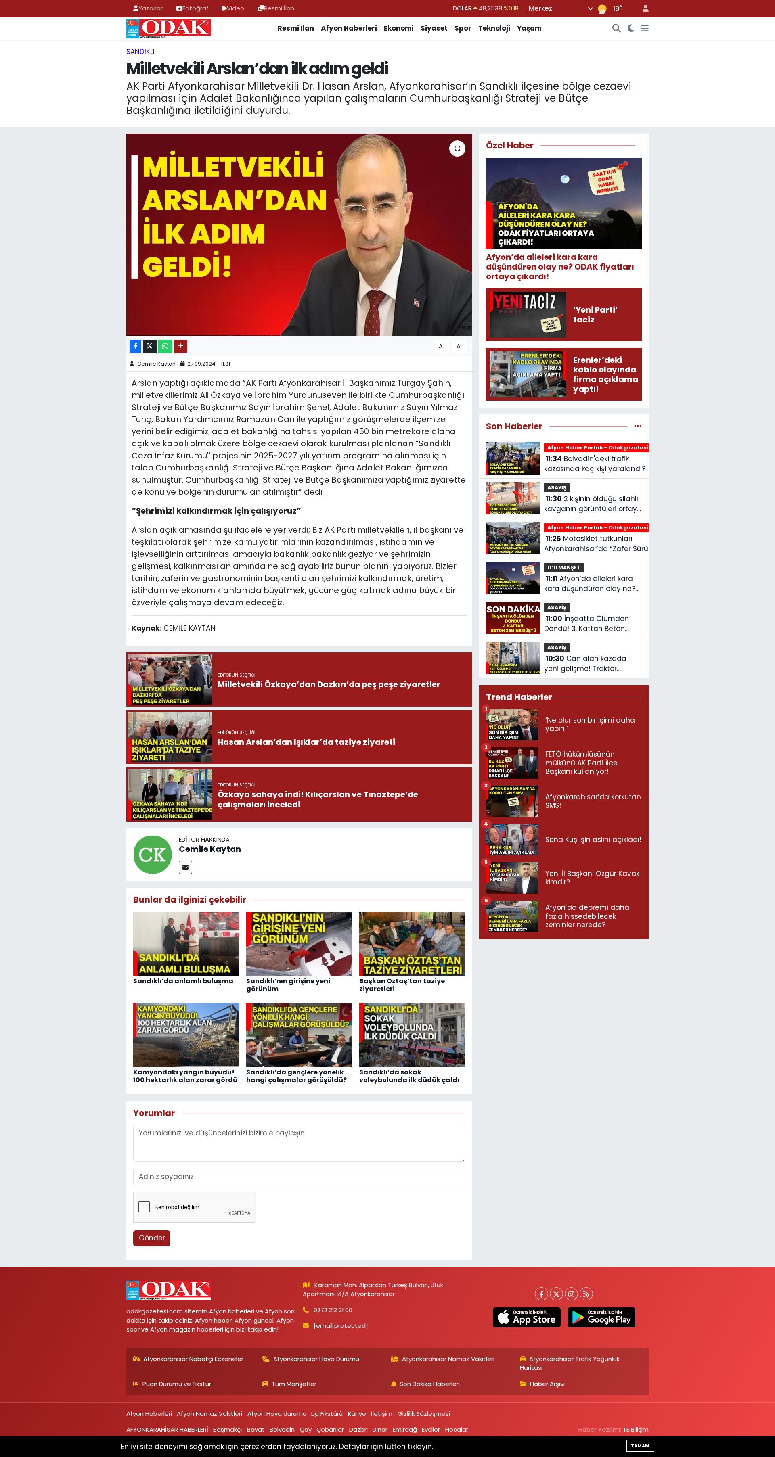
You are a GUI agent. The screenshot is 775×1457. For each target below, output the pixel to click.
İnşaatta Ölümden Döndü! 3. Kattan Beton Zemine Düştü (586, 624)
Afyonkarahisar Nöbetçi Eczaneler (193, 1359)
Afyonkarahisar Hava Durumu (316, 1359)
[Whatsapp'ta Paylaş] (165, 346)
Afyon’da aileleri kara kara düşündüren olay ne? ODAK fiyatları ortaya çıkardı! (589, 584)
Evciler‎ (431, 1429)
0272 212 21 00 (333, 1310)
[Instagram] (571, 1293)
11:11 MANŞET (563, 567)
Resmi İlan (279, 8)
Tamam (640, 1445)
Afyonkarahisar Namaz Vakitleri (448, 1359)
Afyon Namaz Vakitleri (209, 1413)
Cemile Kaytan (156, 364)
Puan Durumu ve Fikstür (176, 1384)
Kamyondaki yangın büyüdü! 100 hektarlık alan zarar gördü (185, 1076)
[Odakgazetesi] (168, 28)
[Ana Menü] (645, 28)
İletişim (381, 1413)
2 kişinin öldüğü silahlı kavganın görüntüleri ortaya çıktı (593, 504)
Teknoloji (494, 28)
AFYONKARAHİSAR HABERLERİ (167, 1429)
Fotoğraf (195, 8)
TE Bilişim (636, 1429)
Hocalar (456, 1429)
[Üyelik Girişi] (642, 8)
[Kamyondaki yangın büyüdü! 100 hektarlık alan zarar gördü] (186, 1034)
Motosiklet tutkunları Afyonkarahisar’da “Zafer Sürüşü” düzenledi (601, 544)
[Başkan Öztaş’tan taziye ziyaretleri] (412, 943)
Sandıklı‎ (140, 51)
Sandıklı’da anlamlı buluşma (183, 981)
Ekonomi (399, 28)
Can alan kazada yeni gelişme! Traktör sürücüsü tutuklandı (585, 664)
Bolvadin (282, 1429)
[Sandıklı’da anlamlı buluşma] (186, 943)
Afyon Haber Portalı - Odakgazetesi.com (604, 447)
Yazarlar (150, 8)
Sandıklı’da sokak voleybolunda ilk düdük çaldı (409, 1076)
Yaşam (529, 28)
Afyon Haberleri (349, 28)
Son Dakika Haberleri (430, 1384)
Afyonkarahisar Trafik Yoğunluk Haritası (570, 1363)
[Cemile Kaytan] (152, 854)
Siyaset (434, 28)
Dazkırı (358, 1429)
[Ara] (616, 28)
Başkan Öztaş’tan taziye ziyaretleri (402, 984)
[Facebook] (541, 1293)
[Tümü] (638, 426)
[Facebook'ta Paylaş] (135, 346)
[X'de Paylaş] (150, 346)
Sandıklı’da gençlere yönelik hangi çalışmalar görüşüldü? (296, 1076)
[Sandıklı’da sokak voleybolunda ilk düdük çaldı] (412, 1034)
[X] (556, 1293)
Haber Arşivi (547, 1384)
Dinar (380, 1429)
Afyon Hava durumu (276, 1413)
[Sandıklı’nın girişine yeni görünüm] (299, 943)
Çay (306, 1429)
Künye (357, 1413)
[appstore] (526, 1317)
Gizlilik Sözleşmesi (424, 1413)
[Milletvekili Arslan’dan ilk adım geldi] (299, 235)
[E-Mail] (185, 867)
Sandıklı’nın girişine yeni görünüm (288, 984)
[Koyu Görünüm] (631, 28)
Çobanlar (330, 1429)
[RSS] (586, 1293)
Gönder (152, 1238)
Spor (463, 28)
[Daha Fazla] (180, 346)
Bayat (256, 1429)
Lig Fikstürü (327, 1413)
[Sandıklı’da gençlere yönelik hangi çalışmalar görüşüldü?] (299, 1034)
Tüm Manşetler (294, 1384)
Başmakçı (227, 1429)
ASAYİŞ (556, 487)
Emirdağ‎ (405, 1429)
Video (235, 8)
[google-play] (601, 1317)
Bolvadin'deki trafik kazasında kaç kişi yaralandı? (594, 464)
